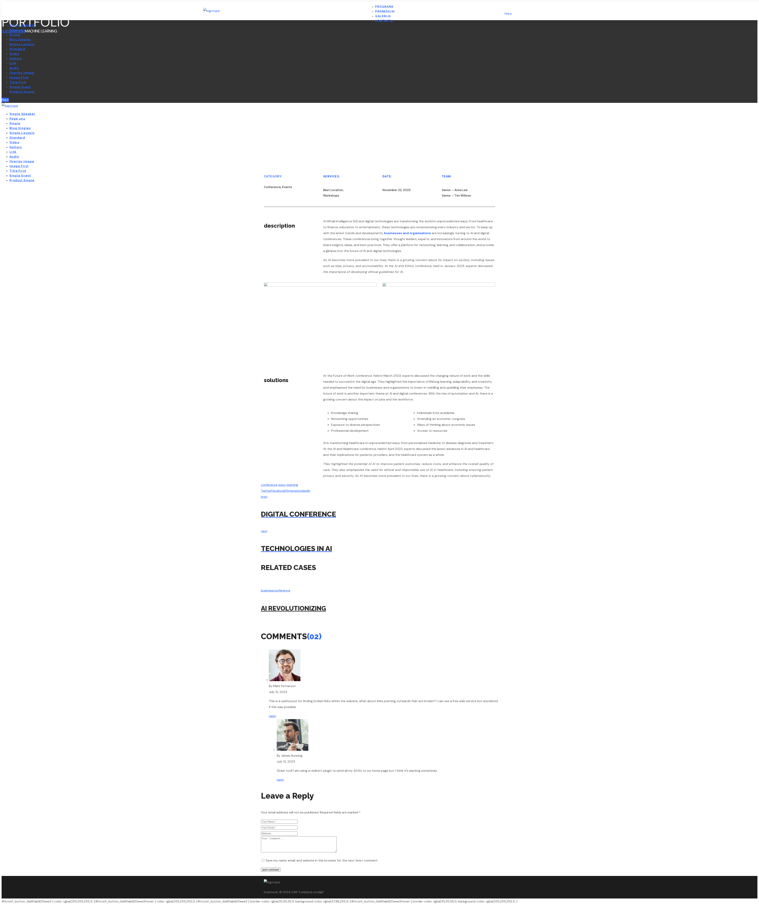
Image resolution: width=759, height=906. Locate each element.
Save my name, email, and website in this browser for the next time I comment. (322, 860)
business (267, 590)
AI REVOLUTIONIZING (293, 608)
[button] (532, 11)
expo (282, 485)
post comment (270, 869)
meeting (292, 485)
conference (269, 485)
